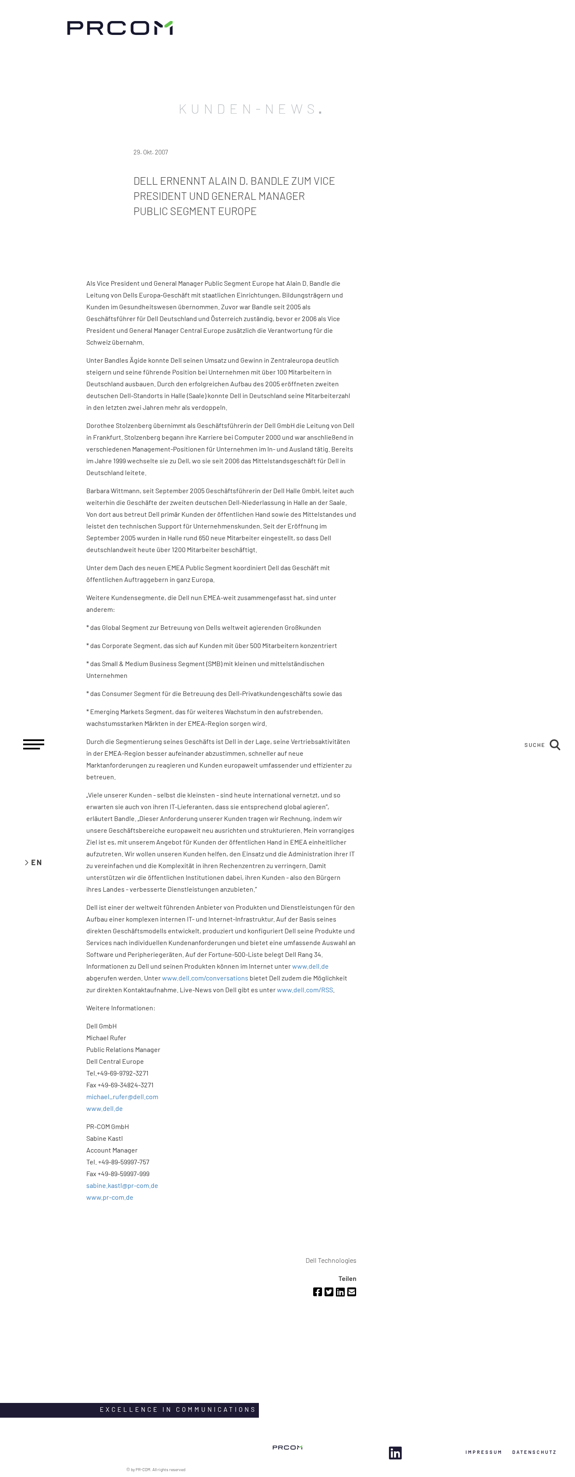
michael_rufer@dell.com (122, 1096)
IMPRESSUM (484, 1452)
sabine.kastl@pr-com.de (122, 1185)
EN (37, 862)
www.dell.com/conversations (205, 978)
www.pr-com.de (109, 1197)
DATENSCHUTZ (534, 1452)
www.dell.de (310, 966)
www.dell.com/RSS (305, 990)
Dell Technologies (331, 1260)
